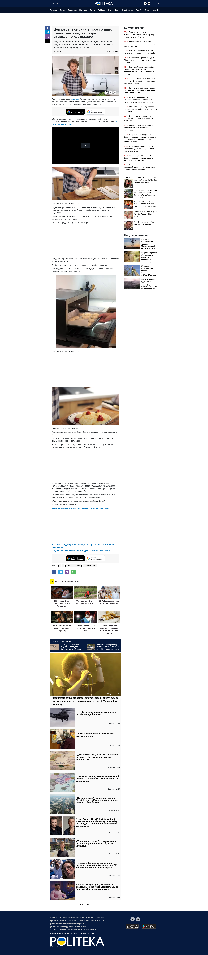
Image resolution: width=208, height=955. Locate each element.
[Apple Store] (132, 926)
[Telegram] (149, 3)
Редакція (74, 933)
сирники (75, 99)
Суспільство (127, 10)
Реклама (83, 933)
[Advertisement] (85, 240)
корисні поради (73, 566)
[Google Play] (149, 926)
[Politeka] (104, 3)
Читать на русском (112, 51)
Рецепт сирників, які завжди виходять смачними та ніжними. (81, 551)
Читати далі (85, 905)
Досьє (62, 10)
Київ (116, 10)
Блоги (92, 10)
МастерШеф (90, 566)
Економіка (72, 10)
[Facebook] (48, 28)
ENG (147, 10)
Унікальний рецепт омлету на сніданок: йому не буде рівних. (81, 508)
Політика (83, 10)
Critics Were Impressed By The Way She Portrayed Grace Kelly (146, 214)
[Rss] (145, 3)
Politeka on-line (104, 10)
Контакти (91, 933)
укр (52, 4)
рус (59, 4)
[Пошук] (157, 3)
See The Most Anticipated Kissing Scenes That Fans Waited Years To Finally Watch (145, 204)
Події (138, 10)
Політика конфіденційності (59, 933)
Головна (53, 10)
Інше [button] (154, 10)
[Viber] (48, 36)
